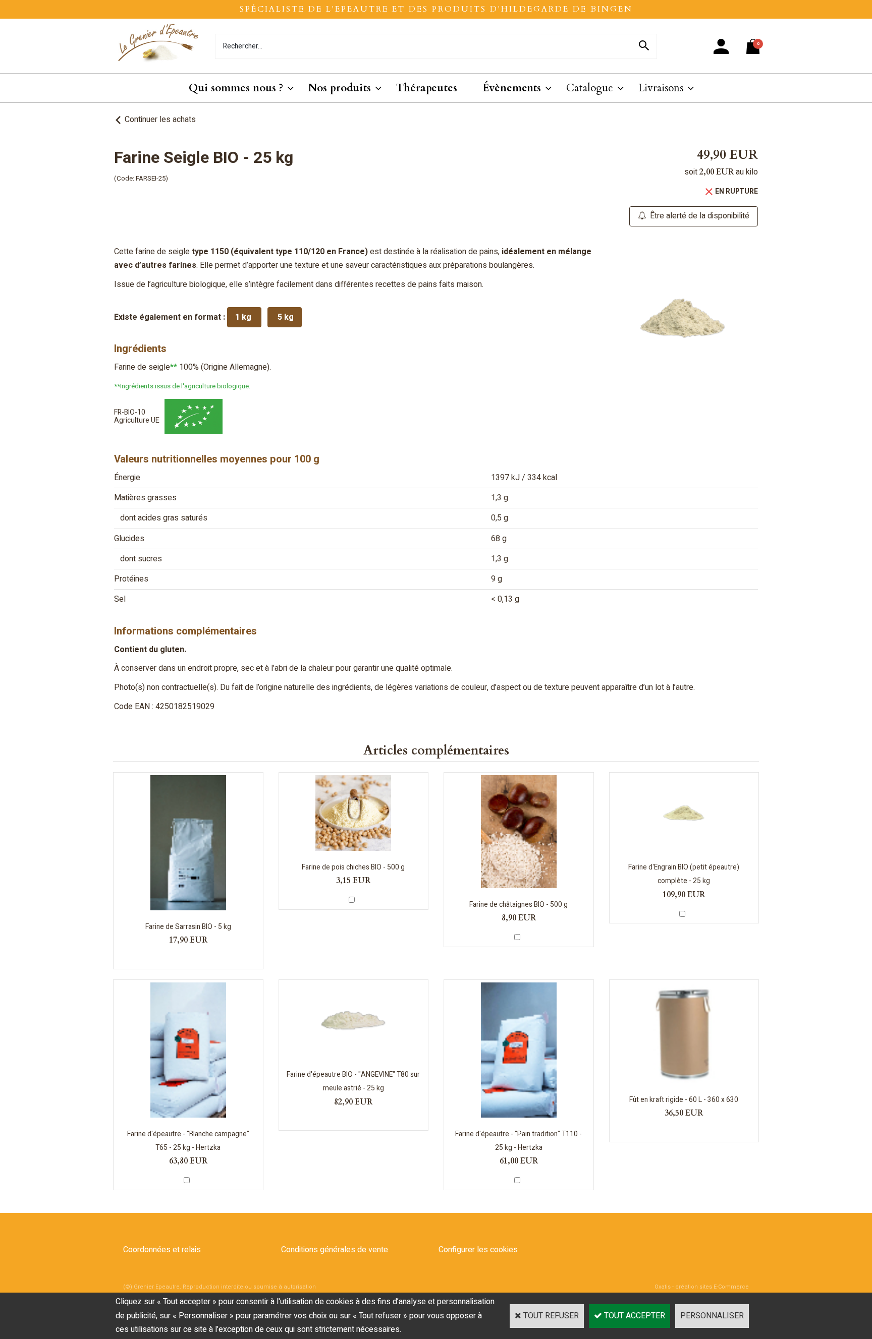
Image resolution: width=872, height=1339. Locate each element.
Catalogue (589, 88)
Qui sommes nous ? (236, 88)
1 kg (244, 317)
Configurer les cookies (478, 1250)
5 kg (285, 317)
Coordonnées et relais (162, 1250)
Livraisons (660, 88)
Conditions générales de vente (334, 1250)
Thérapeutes (426, 88)
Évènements (511, 88)
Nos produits (339, 88)
